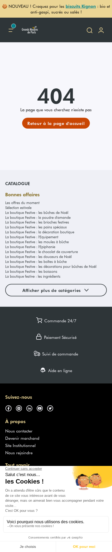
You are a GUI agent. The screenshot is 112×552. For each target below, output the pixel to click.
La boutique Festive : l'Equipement (31, 236)
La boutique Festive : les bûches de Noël (36, 212)
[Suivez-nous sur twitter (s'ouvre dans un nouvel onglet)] (52, 407)
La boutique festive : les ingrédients (32, 276)
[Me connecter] (101, 30)
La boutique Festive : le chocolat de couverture (41, 251)
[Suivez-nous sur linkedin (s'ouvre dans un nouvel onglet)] (31, 407)
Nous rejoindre (19, 452)
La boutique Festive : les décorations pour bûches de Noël (50, 266)
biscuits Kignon (81, 6)
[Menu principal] (11, 30)
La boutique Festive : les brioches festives (37, 222)
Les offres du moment (22, 202)
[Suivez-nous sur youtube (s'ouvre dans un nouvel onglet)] (41, 407)
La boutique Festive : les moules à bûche (37, 241)
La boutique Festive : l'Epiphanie (30, 246)
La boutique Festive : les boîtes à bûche (36, 261)
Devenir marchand (22, 438)
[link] (56, 123)
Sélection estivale (18, 207)
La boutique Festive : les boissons (31, 271)
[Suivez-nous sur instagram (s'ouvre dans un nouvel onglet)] (21, 407)
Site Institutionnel (20, 445)
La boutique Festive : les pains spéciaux (36, 227)
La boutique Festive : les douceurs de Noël (38, 256)
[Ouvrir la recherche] (89, 30)
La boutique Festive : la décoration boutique (39, 231)
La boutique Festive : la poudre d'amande (38, 217)
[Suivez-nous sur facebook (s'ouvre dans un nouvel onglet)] (10, 407)
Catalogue (17, 183)
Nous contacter (19, 431)
